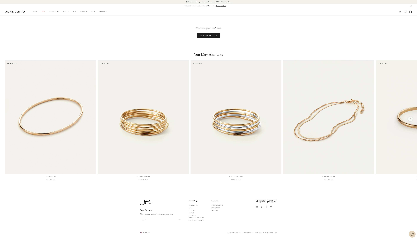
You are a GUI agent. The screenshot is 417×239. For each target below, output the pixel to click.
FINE (75, 12)
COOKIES (258, 233)
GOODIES (83, 12)
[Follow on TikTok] (261, 207)
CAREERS (214, 210)
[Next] (410, 119)
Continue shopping (208, 35)
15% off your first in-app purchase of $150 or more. (205, 6)
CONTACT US (193, 205)
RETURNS (192, 213)
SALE (43, 12)
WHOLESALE (215, 208)
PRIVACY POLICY (247, 233)
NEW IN (35, 12)
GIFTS (93, 12)
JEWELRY (66, 12)
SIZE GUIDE (193, 215)
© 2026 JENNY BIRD (270, 233)
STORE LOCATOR (217, 205)
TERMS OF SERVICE (233, 233)
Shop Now (227, 2)
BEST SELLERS (54, 12)
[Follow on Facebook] (266, 207)
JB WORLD (103, 12)
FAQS (191, 208)
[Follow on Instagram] (257, 207)
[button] (179, 220)
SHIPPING (192, 210)
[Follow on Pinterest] (271, 207)
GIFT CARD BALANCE (196, 218)
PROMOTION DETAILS (196, 220)
